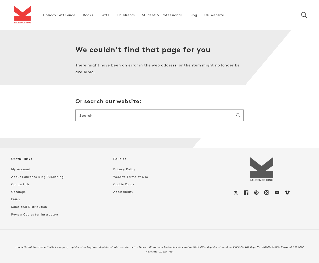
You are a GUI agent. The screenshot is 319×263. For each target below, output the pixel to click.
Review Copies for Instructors (35, 214)
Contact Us (20, 184)
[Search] (238, 115)
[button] (304, 15)
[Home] (22, 15)
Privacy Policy (124, 169)
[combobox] (159, 115)
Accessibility (123, 192)
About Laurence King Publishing (37, 177)
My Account (21, 169)
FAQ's (15, 199)
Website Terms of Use (130, 177)
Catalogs (18, 192)
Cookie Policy (123, 184)
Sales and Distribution (29, 206)
